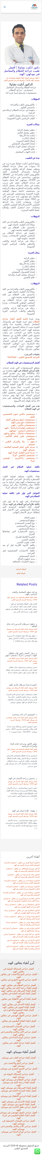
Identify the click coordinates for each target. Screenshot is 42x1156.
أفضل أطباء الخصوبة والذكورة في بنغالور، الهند (18, 1011)
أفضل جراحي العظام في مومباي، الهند (18, 1079)
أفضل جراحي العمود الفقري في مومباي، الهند (18, 1070)
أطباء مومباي (34, 78)
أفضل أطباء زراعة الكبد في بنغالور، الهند (18, 988)
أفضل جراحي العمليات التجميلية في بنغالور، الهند (18, 1028)
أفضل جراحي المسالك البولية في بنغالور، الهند (18, 970)
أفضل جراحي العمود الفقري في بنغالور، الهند (18, 981)
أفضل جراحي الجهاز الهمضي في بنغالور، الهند (18, 1017)
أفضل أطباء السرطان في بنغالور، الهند (18, 990)
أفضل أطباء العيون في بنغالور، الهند (18, 1007)
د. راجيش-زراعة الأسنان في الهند (22, 778)
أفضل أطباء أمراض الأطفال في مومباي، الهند (18, 1097)
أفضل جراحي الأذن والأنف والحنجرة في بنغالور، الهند (19, 1033)
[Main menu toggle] (4, 7)
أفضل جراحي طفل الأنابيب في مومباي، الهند (19, 1108)
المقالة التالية (21, 573)
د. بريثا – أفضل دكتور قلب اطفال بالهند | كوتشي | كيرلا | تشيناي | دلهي (21, 654)
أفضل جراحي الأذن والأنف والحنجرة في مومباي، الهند (19, 1127)
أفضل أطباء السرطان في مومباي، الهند (19, 1088)
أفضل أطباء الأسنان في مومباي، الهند (19, 1101)
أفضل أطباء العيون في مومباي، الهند (18, 1104)
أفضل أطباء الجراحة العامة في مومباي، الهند (18, 1092)
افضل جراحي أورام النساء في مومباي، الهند (18, 1133)
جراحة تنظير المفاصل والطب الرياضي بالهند (24, 593)
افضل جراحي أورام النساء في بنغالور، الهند (18, 1038)
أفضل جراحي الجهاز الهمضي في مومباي (18, 1112)
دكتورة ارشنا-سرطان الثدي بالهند (23, 684)
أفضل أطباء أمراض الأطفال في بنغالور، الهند (18, 1000)
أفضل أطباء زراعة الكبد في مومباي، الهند (18, 1084)
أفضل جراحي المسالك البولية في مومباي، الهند (18, 1075)
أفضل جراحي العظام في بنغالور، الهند (18, 985)
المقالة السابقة (21, 569)
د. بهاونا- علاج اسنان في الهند (24, 810)
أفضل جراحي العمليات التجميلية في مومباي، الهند (18, 1122)
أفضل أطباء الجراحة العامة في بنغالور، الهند (18, 995)
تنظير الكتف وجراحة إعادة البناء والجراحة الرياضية (23, 744)
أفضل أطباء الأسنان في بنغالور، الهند (18, 1004)
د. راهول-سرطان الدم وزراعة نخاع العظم (22, 625)
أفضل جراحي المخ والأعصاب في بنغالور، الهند (18, 975)
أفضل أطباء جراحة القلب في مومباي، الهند (19, 1059)
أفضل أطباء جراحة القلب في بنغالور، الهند (18, 1044)
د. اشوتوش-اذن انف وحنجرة (24, 714)
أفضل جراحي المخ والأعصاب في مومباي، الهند (18, 1064)
